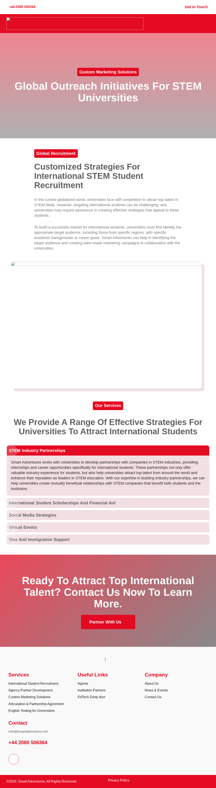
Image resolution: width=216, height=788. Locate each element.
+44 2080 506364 (27, 742)
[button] (206, 23)
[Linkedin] (13, 759)
